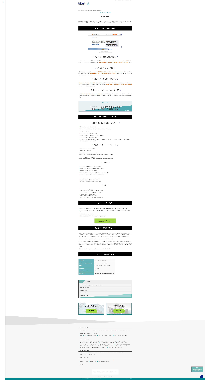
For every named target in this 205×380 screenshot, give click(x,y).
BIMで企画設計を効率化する (96, 347)
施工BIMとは (104, 347)
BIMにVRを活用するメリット (94, 342)
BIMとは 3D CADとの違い (84, 344)
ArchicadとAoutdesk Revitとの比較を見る (105, 221)
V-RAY (99, 335)
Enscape (81, 335)
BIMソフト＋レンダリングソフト (93, 352)
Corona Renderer (104, 335)
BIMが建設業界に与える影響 (84, 361)
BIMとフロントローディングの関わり (85, 347)
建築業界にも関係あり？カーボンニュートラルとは (108, 341)
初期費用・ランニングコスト (109, 345)
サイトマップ (129, 378)
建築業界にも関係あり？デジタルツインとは (93, 341)
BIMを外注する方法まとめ (121, 341)
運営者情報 (82, 364)
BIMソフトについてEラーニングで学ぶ (121, 342)
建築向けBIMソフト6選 (84, 287)
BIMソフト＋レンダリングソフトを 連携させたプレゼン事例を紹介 (105, 108)
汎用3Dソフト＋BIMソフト (104, 352)
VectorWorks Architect (84, 295)
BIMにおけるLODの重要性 (104, 342)
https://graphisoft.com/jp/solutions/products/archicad (105, 52)
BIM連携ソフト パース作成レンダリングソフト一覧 (88, 333)
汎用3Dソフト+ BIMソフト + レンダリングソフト (116, 352)
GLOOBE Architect (83, 290)
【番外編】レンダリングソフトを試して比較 (120, 335)
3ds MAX (94, 335)
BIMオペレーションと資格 (118, 347)
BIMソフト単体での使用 (83, 352)
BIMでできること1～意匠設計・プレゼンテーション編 (105, 344)
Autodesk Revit (83, 292)
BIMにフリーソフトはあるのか (124, 345)
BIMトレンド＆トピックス (84, 357)
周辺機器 (117, 345)
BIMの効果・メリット (93, 344)
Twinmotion (90, 335)
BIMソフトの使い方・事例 (84, 350)
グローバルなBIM (82, 341)
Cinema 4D (110, 335)
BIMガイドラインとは (93, 361)
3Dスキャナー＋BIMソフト (84, 354)
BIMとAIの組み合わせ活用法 (84, 342)
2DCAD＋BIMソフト (92, 354)
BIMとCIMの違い (112, 342)
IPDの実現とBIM (110, 347)
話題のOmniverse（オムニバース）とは (103, 361)
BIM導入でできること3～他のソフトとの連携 (86, 345)
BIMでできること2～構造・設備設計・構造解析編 (122, 344)
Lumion (85, 335)
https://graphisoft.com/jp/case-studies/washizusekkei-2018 (101, 248)
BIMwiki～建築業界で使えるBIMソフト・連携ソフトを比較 (91, 285)
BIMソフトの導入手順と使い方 (99, 345)
